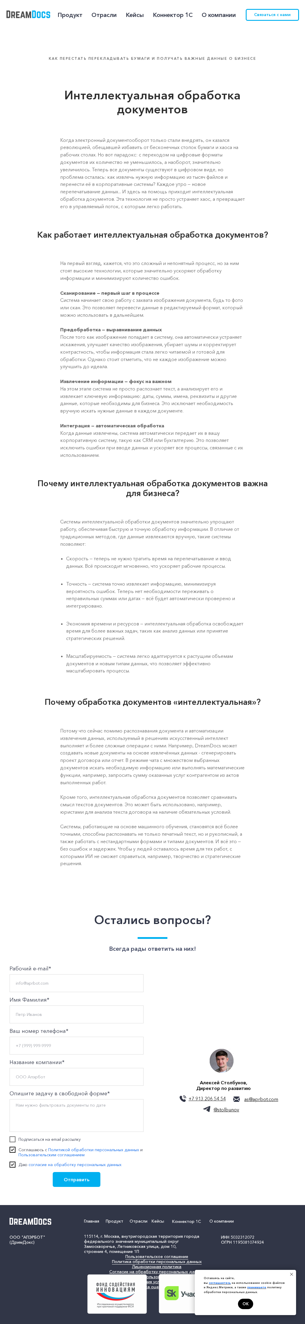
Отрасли (138, 1221)
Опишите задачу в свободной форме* (60, 1093)
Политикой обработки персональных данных (93, 1149)
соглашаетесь (220, 1283)
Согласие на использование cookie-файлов (156, 1276)
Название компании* (37, 1062)
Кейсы (135, 14)
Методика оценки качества (157, 1287)
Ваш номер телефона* (39, 1031)
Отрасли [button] (104, 14)
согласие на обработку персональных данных (75, 1164)
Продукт (114, 1221)
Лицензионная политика (156, 1266)
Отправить (76, 1179)
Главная (91, 1221)
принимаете (256, 1287)
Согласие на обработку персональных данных (156, 1271)
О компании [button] (219, 14)
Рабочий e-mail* (30, 968)
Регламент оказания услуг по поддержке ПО (156, 1281)
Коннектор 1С (173, 14)
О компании (221, 1221)
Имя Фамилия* (29, 1000)
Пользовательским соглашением (51, 1154)
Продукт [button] (70, 14)
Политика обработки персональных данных (157, 1261)
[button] (272, 15)
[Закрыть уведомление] (292, 1274)
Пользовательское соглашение (156, 1256)
